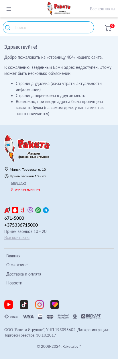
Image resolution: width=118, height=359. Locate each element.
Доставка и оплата (23, 273)
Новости (14, 282)
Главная (13, 255)
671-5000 (14, 218)
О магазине (16, 264)
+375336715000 (21, 224)
